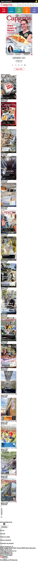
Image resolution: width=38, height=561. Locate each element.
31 (1, 517)
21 (1, 509)
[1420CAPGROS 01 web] (19, 490)
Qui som (2, 530)
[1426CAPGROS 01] (19, 329)
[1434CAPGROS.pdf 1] (19, 114)
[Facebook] (13, 65)
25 (1, 514)
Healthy (19, 11)
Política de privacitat (5, 540)
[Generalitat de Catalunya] (19, 525)
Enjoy (26, 11)
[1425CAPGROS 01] (19, 356)
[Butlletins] (35, 5)
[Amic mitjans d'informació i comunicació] (19, 557)
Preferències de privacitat (7, 543)
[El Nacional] (36, 1)
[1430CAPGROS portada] (19, 222)
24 (1, 513)
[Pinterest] (22, 65)
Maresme (11, 11)
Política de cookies (5, 537)
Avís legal (2, 534)
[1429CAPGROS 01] (19, 249)
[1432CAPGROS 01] (19, 168)
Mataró (3, 11)
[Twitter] (16, 65)
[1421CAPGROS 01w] (19, 463)
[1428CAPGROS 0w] (19, 275)
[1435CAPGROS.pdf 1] (19, 87)
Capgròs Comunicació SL (6, 1)
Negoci (34, 11)
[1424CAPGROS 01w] (19, 383)
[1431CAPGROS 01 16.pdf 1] (19, 195)
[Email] (25, 65)
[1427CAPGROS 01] (19, 302)
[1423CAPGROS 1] (19, 410)
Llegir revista (19, 69)
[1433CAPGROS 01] (19, 141)
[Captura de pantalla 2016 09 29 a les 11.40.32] (19, 437)
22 (1, 510)
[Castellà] (30, 5)
